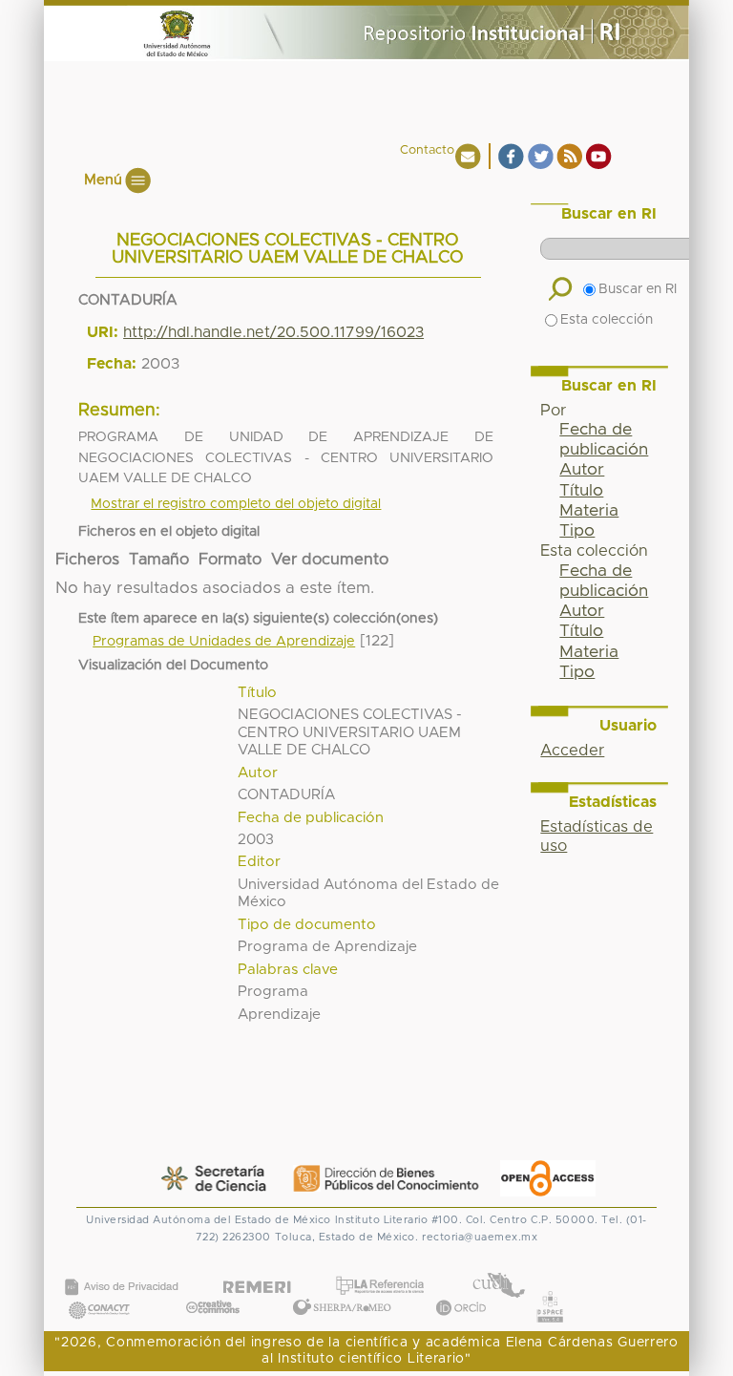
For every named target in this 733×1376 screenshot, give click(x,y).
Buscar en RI (637, 289)
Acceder (572, 750)
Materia (588, 510)
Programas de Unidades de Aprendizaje (224, 641)
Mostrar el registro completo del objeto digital (236, 504)
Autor (581, 469)
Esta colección (606, 320)
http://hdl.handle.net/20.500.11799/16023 (273, 332)
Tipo (577, 531)
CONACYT (99, 1290)
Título (581, 490)
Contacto (427, 150)
